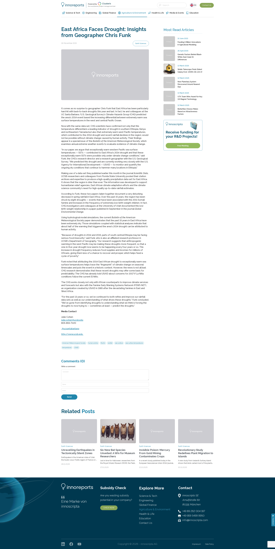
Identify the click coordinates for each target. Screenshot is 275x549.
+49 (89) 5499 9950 (193, 515)
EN (194, 5)
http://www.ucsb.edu (72, 334)
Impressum (196, 544)
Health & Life (146, 513)
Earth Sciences (140, 43)
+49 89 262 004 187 (193, 511)
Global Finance (148, 504)
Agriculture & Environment (154, 509)
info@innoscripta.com (195, 520)
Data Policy (209, 544)
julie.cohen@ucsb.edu (72, 320)
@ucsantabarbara (70, 328)
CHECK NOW (108, 508)
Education (145, 518)
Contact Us (206, 5)
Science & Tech (148, 495)
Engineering (146, 500)
